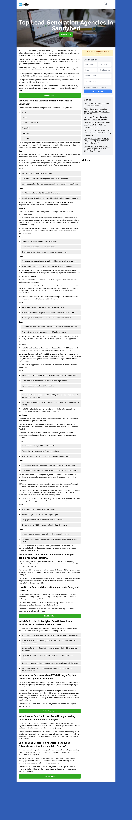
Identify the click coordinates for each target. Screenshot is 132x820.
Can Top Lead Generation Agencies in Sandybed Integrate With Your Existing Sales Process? (97, 148)
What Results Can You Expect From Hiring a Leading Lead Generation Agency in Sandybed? (96, 140)
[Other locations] (106, 4)
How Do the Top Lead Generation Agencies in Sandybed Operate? (96, 118)
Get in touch (66, 34)
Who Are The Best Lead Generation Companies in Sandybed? (96, 104)
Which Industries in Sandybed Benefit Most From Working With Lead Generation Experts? (97, 125)
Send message (97, 91)
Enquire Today (49, 95)
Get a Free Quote (49, 711)
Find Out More (49, 616)
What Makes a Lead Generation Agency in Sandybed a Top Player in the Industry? (96, 111)
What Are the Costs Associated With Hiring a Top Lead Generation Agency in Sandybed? (97, 132)
